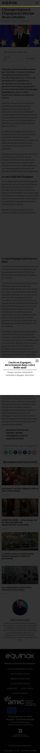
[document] (20, 376)
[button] (37, 361)
